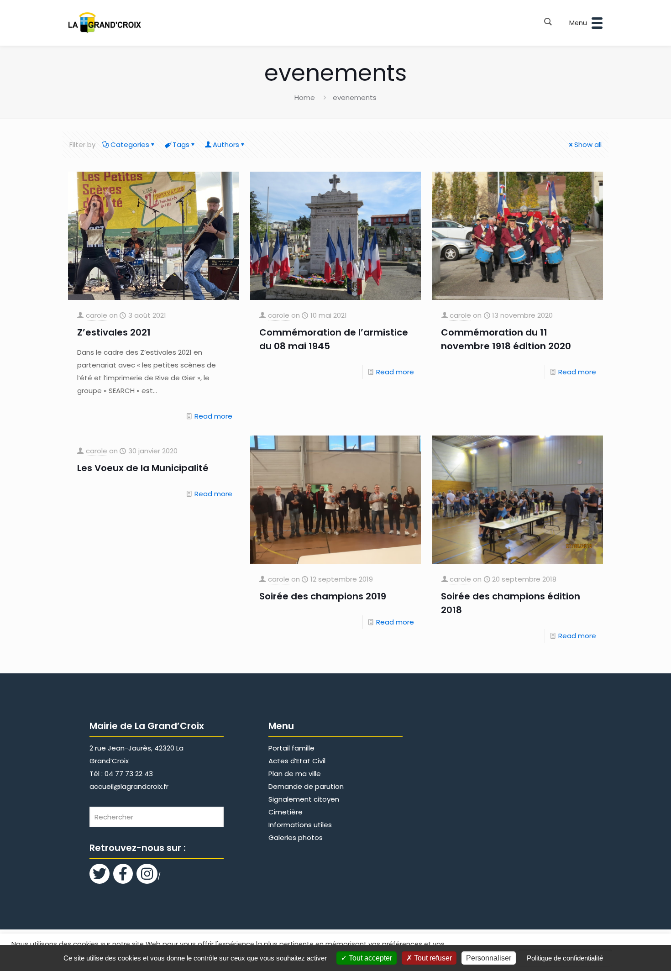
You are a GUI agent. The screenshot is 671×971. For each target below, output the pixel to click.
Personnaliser (488, 958)
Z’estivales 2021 (114, 332)
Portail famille (291, 748)
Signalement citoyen (303, 799)
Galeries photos (295, 837)
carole (96, 315)
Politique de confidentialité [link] (565, 958)
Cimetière (285, 812)
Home (304, 97)
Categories (129, 144)
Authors (226, 144)
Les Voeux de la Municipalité (143, 468)
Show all (588, 144)
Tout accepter (369, 958)
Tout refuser (432, 958)
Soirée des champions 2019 (322, 596)
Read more (213, 416)
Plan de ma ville (294, 773)
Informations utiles (300, 824)
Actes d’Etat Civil (296, 761)
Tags (181, 144)
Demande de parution (306, 786)
